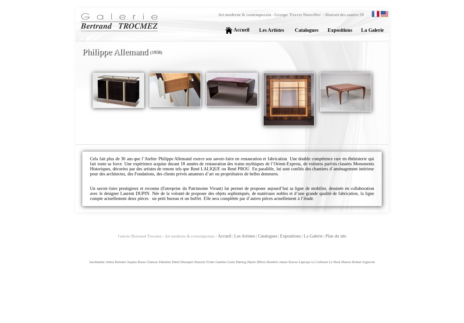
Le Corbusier (319, 262)
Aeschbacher (96, 262)
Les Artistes (244, 236)
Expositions (290, 236)
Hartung (240, 262)
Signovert (368, 262)
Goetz (231, 262)
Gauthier (220, 262)
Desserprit (186, 262)
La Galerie (313, 236)
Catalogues (267, 236)
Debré (175, 262)
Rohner (356, 262)
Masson (346, 262)
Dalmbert (164, 262)
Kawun (293, 262)
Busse (141, 262)
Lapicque (304, 262)
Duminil (199, 262)
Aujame (131, 262)
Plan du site (335, 236)
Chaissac (152, 262)
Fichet (210, 262)
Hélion (260, 262)
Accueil (224, 236)
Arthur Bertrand (115, 262)
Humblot (272, 262)
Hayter (251, 262)
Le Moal (334, 262)
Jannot (283, 262)
